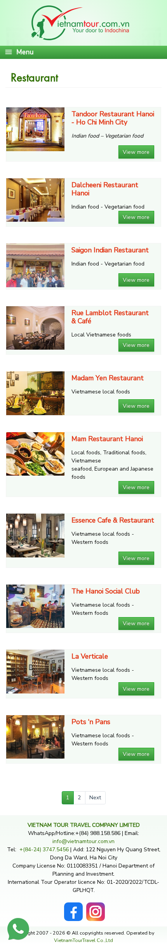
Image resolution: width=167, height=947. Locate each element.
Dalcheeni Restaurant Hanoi (104, 189)
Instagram (95, 906)
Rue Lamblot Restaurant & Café (110, 317)
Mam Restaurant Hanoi (107, 439)
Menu (24, 52)
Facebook (73, 906)
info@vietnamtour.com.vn (83, 841)
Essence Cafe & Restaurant (112, 520)
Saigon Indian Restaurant (110, 250)
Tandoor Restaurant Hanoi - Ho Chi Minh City (112, 118)
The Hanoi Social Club (105, 591)
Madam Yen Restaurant (107, 378)
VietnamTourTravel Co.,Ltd (83, 940)
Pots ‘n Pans (90, 722)
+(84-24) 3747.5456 (44, 849)
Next (95, 797)
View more (136, 152)
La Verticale (89, 656)
